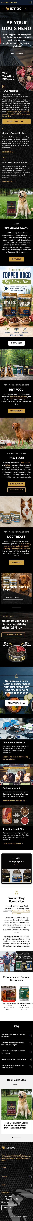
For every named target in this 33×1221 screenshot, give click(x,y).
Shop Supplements (13, 597)
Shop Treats (16, 562)
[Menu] (2, 9)
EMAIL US (7, 1207)
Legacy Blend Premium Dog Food (9, 1004)
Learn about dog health (12, 844)
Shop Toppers (16, 343)
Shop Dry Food (16, 411)
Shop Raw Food (16, 484)
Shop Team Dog (16, 53)
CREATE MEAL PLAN (15, 121)
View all (15, 1084)
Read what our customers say (14, 800)
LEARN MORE (7, 152)
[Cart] (30, 9)
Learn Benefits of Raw (13, 634)
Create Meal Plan (16, 703)
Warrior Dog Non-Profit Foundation (21, 912)
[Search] (26, 9)
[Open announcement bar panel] (30, 2)
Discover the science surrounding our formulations (15, 758)
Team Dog (13, 1216)
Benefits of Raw (16, 489)
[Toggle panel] (30, 1035)
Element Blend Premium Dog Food (24, 1004)
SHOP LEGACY (16, 259)
